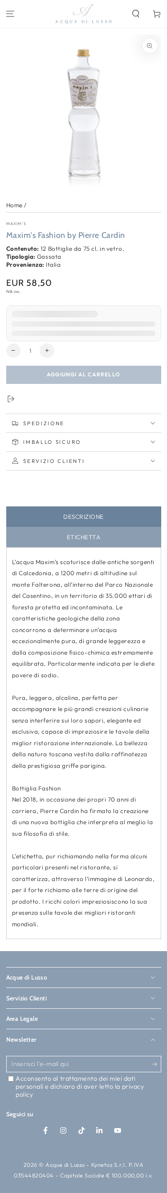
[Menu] (10, 14)
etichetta (84, 537)
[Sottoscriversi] (156, 1065)
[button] (135, 14)
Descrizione (83, 517)
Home (14, 205)
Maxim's (16, 223)
